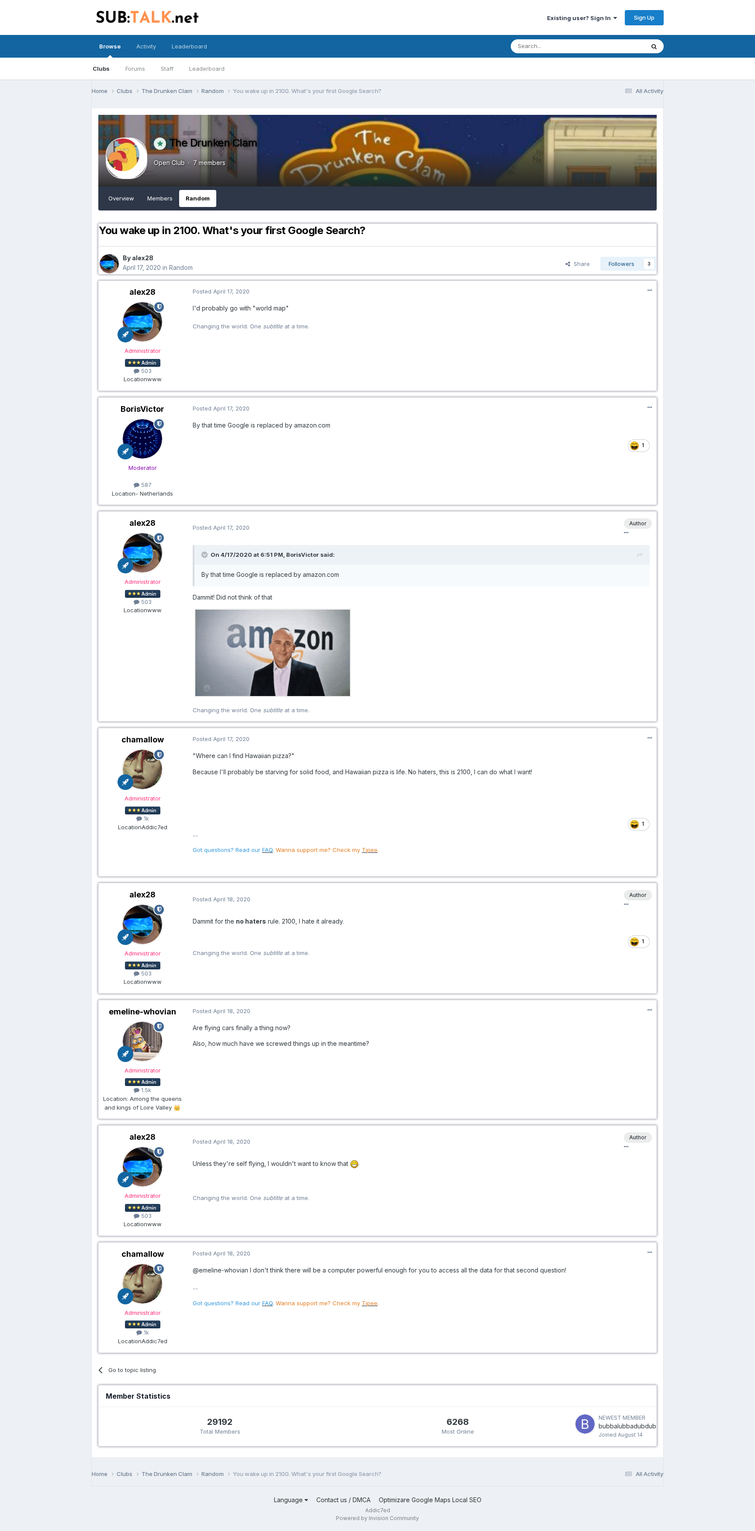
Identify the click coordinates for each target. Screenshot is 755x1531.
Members (160, 198)
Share (580, 263)
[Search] (654, 46)
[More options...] (650, 290)
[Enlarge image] (272, 652)
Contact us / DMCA (343, 1499)
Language (289, 1499)
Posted (221, 291)
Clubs (101, 68)
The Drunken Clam (213, 142)
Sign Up (644, 17)
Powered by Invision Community (377, 1518)
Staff (167, 68)
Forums (135, 68)
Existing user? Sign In (580, 17)
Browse (110, 46)
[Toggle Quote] (205, 554)
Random (198, 198)
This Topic (619, 46)
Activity (146, 46)
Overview (121, 198)
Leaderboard (207, 68)
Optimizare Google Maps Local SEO (430, 1499)
